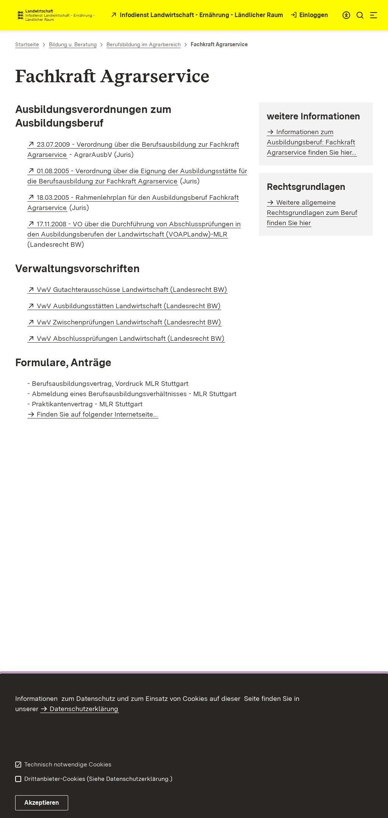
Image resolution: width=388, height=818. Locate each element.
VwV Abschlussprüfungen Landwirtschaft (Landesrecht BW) (131, 338)
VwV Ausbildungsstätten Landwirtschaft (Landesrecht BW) (129, 306)
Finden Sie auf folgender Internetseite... (97, 414)
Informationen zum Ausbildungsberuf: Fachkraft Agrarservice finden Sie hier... (311, 142)
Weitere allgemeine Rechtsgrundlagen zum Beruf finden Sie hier (312, 212)
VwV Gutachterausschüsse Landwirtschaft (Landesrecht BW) (132, 289)
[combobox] (346, 15)
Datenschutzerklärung (84, 709)
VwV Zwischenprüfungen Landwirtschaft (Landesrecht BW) (129, 322)
